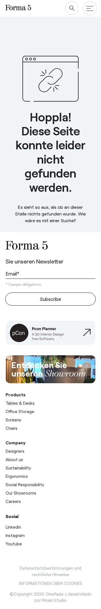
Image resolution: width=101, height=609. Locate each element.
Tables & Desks (20, 403)
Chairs (11, 428)
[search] (72, 8)
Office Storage (20, 411)
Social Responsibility (25, 484)
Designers (15, 451)
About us (14, 459)
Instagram (15, 535)
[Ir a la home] (27, 246)
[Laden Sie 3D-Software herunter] (50, 335)
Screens (13, 419)
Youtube (14, 543)
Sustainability (18, 467)
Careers (13, 501)
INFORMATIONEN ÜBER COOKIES (50, 583)
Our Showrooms (21, 492)
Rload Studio (54, 600)
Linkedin (13, 526)
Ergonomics (17, 476)
